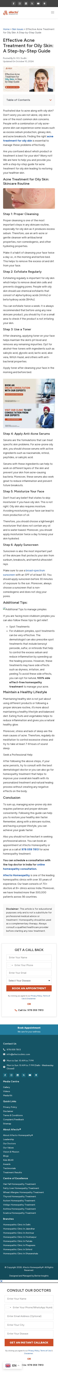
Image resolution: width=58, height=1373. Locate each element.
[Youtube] (38, 4)
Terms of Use (45, 1351)
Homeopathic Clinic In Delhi (16, 1224)
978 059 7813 (30, 849)
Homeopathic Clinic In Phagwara (19, 1245)
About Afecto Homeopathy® (18, 1135)
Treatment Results (12, 1172)
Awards (7, 1164)
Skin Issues (17, 29)
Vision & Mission (11, 1152)
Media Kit (7, 1095)
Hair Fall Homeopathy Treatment (19, 1184)
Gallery (6, 1087)
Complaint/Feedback (13, 1119)
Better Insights (41, 1276)
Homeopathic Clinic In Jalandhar (19, 1228)
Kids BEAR (8, 1160)
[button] (52, 12)
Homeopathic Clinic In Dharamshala (20, 1253)
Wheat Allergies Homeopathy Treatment (23, 1192)
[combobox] (10, 965)
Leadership (8, 1139)
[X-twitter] (32, 4)
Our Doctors (9, 1143)
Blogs (6, 1156)
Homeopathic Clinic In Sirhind (17, 1249)
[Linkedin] (26, 4)
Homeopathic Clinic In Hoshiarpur (20, 1237)
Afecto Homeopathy (16, 875)
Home (6, 29)
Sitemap (7, 1123)
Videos (6, 1091)
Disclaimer (31, 999)
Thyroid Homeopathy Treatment (19, 1196)
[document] (29, 1326)
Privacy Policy (36, 996)
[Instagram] (20, 4)
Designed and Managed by (21, 1276)
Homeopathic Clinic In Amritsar (18, 1233)
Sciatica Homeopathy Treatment (19, 1213)
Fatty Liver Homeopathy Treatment (21, 1188)
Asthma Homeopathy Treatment (19, 1209)
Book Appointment (29, 1027)
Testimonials (9, 1168)
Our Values (8, 1147)
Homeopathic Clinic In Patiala (17, 1241)
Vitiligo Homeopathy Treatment (19, 1204)
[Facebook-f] (14, 4)
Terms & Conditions (13, 1115)
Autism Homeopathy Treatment (19, 1200)
